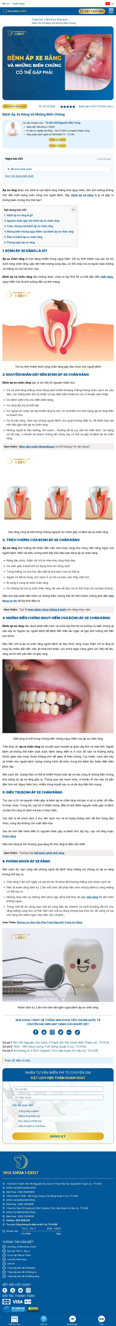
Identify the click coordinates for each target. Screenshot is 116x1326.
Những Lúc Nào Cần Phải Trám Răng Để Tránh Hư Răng (49, 922)
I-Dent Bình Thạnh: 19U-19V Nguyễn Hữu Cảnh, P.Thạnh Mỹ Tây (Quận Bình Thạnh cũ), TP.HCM (53, 1183)
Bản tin (6, 3)
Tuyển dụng (18, 3)
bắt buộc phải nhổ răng (49, 852)
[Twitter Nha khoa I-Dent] (60, 1034)
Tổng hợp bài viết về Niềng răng (23, 1276)
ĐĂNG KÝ (58, 1136)
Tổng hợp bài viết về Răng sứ (21, 1272)
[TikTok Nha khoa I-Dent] (77, 1032)
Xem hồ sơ (57, 145)
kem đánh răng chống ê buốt (47, 609)
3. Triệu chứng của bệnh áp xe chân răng (29, 226)
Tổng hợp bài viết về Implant (21, 1268)
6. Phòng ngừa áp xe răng (19, 242)
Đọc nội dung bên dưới (19, 176)
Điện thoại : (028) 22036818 (20, 1216)
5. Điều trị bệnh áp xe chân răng (23, 237)
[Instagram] (28, 1290)
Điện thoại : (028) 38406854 (20, 1192)
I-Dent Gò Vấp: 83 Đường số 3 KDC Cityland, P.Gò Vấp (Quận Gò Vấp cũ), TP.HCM (47, 1208)
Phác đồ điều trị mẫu (17, 1060)
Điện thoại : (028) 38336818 (20, 1204)
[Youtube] (12, 1290)
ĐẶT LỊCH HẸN (93, 11)
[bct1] (14, 1309)
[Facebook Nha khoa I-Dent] (35, 1034)
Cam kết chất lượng (16, 1259)
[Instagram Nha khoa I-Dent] (52, 1034)
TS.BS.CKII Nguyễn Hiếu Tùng (62, 122)
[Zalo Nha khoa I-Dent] (69, 1032)
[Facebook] (4, 1290)
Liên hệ (10, 1263)
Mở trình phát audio (21, 169)
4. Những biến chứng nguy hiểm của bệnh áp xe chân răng (39, 231)
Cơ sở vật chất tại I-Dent (19, 1255)
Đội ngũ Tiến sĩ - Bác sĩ (18, 1251)
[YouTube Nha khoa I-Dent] (44, 1034)
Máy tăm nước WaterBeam (37, 446)
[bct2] (33, 1309)
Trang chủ (37, 19)
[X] (20, 1290)
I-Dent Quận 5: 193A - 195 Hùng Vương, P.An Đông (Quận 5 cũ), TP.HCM (42, 1196)
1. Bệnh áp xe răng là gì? (19, 215)
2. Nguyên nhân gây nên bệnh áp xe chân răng (31, 220)
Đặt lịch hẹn (57, 139)
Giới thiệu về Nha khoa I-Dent (21, 1246)
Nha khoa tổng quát (56, 19)
